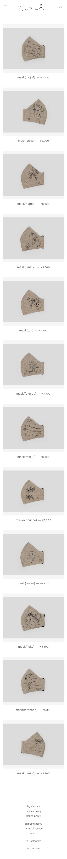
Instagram (35, 840)
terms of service (34, 828)
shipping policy (33, 823)
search (33, 833)
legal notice (33, 806)
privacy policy (33, 811)
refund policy (33, 815)
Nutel (37, 848)
